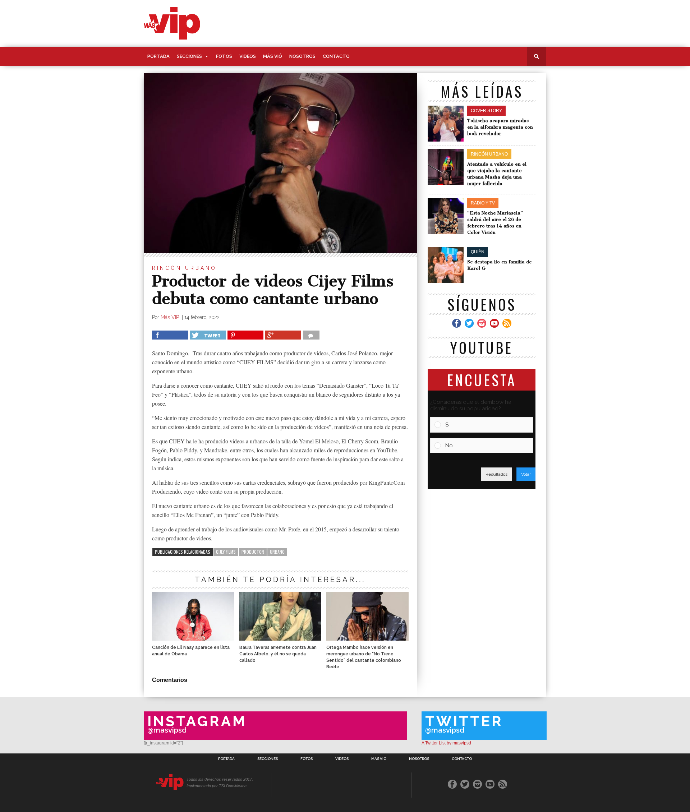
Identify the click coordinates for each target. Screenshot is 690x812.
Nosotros (302, 56)
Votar (526, 474)
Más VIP (170, 317)
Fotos (224, 56)
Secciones (189, 56)
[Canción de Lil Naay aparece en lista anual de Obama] (193, 639)
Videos (247, 56)
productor (253, 552)
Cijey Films (226, 552)
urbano (277, 552)
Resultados (496, 474)
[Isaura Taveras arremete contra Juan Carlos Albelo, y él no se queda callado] (280, 639)
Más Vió (272, 56)
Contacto (336, 56)
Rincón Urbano (184, 268)
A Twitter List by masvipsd (446, 743)
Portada (158, 56)
